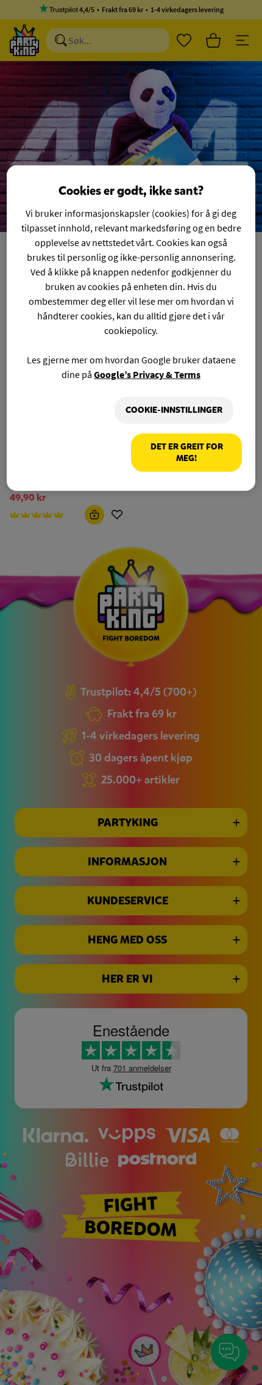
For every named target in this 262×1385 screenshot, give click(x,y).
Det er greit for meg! (186, 453)
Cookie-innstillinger (174, 410)
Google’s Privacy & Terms (147, 374)
